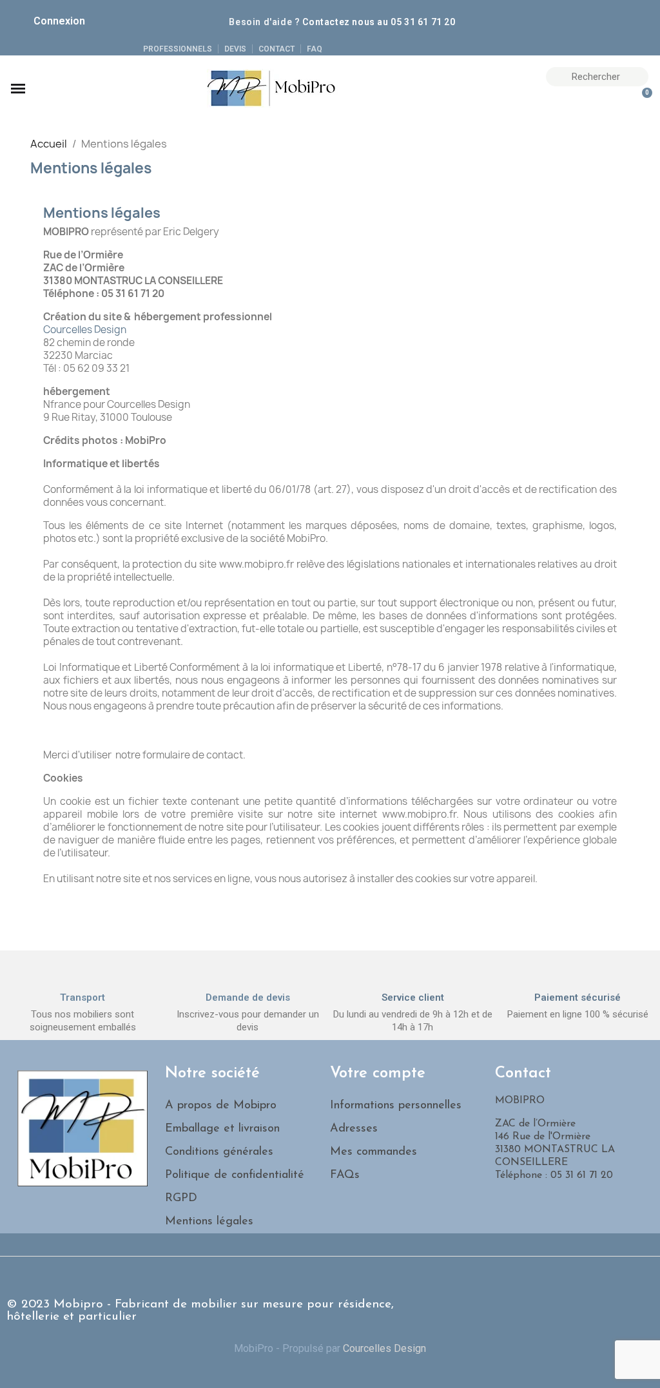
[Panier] (641, 99)
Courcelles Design (84, 329)
